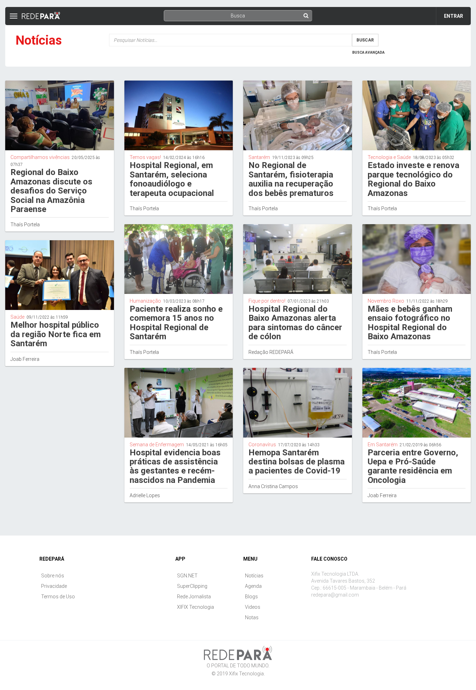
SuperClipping (192, 586)
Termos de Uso (58, 596)
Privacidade (54, 586)
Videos (252, 607)
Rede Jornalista (194, 596)
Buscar (365, 40)
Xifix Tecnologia (246, 673)
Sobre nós (52, 575)
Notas (252, 617)
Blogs (251, 596)
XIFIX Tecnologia (195, 607)
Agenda (253, 586)
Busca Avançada (368, 52)
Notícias (254, 575)
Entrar (453, 16)
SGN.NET (187, 575)
